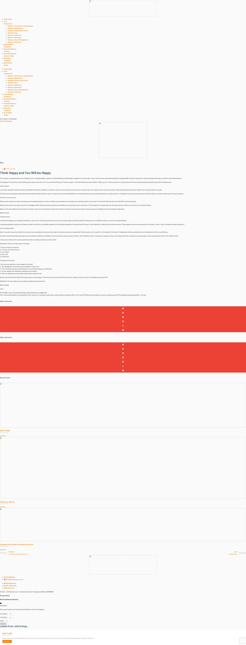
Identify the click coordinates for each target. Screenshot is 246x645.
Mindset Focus (13, 33)
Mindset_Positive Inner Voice (18, 30)
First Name (3, 614)
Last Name (3, 617)
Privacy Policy (5, 595)
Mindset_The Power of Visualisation (20, 26)
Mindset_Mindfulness (15, 28)
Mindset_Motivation (15, 37)
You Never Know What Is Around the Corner (16, 544)
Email (2, 621)
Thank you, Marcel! (7, 502)
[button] (123, 308)
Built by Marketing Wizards (9, 599)
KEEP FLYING (5, 431)
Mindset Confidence (15, 35)
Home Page (8, 19)
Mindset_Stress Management (18, 40)
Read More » (3, 435)
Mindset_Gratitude (14, 42)
